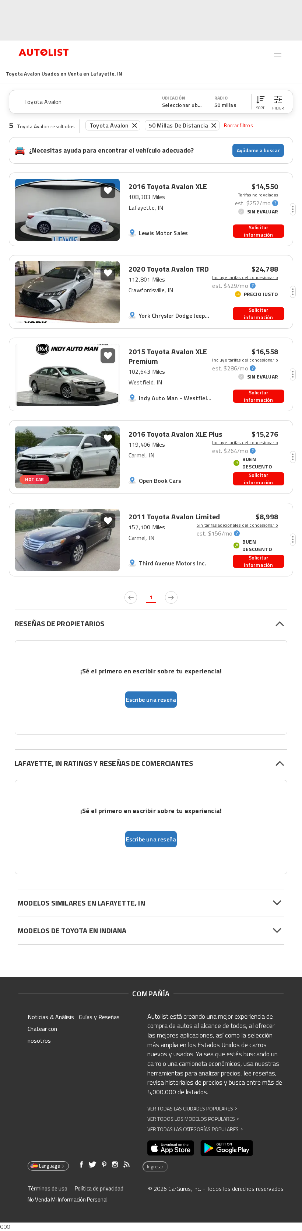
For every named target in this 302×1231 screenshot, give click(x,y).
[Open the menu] (278, 53)
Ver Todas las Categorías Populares (195, 1129)
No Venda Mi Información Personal (68, 1199)
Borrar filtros (238, 125)
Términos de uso (47, 1188)
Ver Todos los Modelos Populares (193, 1119)
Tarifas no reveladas (258, 195)
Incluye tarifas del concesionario (245, 277)
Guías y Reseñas (99, 1016)
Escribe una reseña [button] (151, 699)
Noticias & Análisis (51, 1016)
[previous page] (130, 597)
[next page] (171, 597)
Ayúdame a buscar (258, 150)
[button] (260, 101)
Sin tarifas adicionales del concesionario (237, 525)
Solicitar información (258, 231)
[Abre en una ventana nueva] (170, 1148)
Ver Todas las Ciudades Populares (192, 1108)
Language (49, 1165)
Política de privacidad (99, 1188)
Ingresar (155, 1166)
